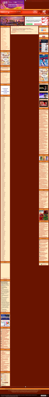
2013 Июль (2, 132)
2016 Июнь (2, 160)
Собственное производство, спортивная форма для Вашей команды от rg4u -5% (43, 225)
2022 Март (2, 216)
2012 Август (3, 123)
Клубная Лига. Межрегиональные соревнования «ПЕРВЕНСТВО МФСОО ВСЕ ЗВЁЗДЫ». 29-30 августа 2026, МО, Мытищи (43, 127)
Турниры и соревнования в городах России (43, 205)
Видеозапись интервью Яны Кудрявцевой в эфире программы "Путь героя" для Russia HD (5, 344)
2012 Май (2, 120)
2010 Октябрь (3, 105)
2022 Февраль (3, 215)
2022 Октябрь (3, 222)
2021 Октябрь (3, 212)
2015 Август (3, 152)
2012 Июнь (2, 121)
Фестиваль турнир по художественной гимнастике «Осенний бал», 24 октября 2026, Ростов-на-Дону (43, 145)
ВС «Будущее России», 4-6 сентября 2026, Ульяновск (43, 200)
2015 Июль (2, 151)
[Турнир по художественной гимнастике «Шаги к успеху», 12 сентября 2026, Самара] (5, 64)
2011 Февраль (3, 108)
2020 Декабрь (3, 204)
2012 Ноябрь (3, 125)
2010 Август (3, 103)
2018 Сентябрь (3, 182)
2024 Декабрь (3, 243)
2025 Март (2, 245)
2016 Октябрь (3, 163)
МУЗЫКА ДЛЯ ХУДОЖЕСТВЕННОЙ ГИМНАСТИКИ (4, 353)
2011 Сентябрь (3, 114)
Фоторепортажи (4, 81)
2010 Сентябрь (3, 104)
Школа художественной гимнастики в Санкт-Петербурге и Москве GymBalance (5, 366)
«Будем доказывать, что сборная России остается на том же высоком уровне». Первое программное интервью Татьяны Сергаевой (43, 173)
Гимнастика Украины (4, 80)
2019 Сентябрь (3, 192)
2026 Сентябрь (3, 260)
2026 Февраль (3, 254)
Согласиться (43, 395)
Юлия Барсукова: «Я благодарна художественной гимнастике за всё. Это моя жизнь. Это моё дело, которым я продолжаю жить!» (43, 180)
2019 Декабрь (3, 194)
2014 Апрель (3, 139)
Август (17, 26)
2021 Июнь (2, 209)
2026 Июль (2, 258)
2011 (14, 26)
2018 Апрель (3, 178)
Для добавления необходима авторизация (5, 278)
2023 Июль (2, 229)
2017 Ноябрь (3, 174)
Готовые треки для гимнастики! (4, 337)
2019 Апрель (3, 188)
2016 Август (3, 162)
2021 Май (2, 208)
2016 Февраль (3, 157)
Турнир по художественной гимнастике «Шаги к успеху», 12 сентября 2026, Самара (43, 124)
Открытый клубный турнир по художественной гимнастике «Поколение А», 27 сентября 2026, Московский (43, 139)
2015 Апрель (3, 149)
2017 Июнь (2, 170)
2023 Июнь (2, 228)
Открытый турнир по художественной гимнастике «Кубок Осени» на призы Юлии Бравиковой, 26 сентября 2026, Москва (43, 113)
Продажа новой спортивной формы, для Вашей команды (43, 226)
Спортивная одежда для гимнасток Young (4, 361)
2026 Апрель (3, 256)
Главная (1, 15)
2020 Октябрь (3, 202)
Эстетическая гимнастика (5, 82)
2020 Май (2, 198)
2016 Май (2, 159)
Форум (4, 15)
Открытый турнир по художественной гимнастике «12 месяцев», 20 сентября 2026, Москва (43, 116)
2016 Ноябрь (3, 164)
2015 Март (2, 148)
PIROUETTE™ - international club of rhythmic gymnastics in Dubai (5, 357)
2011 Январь (3, 107)
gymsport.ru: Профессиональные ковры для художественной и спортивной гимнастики (5, 363)
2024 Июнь (2, 238)
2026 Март (2, 255)
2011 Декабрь (3, 116)
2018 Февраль (3, 176)
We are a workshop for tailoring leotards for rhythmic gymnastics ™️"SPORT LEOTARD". (4, 368)
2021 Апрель (3, 207)
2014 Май (2, 140)
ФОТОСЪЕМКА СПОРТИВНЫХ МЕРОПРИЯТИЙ (43, 230)
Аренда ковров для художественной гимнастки (4, 370)
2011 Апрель (3, 110)
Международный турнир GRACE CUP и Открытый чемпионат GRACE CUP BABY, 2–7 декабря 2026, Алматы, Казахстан (43, 142)
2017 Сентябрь (3, 172)
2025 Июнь (2, 248)
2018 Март (2, 177)
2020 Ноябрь (3, 203)
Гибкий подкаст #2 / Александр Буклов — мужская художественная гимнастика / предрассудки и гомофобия (5, 335)
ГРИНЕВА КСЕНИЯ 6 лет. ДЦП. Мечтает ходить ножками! (43, 196)
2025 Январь (3, 244)
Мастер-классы (4, 75)
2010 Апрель (3, 101)
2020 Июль (2, 200)
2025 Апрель (3, 246)
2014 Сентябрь (3, 143)
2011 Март (2, 109)
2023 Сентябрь (3, 231)
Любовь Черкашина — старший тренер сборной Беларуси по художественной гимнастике (5, 347)
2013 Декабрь (3, 136)
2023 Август (3, 230)
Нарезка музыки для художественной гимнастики (5, 329)
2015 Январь (3, 146)
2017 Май (2, 169)
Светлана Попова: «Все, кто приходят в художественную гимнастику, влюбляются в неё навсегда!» (43, 183)
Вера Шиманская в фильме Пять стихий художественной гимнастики (5, 340)
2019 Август (3, 191)
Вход (10, 15)
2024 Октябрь (3, 241)
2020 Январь (3, 195)
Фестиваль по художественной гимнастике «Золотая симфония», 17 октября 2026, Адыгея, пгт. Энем (43, 148)
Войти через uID (43, 28)
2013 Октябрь (3, 134)
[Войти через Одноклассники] (45, 30)
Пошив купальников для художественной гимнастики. (43, 236)
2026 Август (3, 259)
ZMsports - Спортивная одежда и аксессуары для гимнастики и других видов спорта (4, 359)
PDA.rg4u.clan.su (44, 264)
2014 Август (3, 142)
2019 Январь (3, 185)
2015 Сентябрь (3, 153)
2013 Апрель (3, 129)
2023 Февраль (3, 225)
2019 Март (2, 187)
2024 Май (2, 237)
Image (26, 31)
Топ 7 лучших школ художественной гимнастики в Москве (43, 164)
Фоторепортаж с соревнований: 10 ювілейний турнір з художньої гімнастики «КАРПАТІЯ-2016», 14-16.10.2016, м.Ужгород (43, 253)
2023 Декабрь (3, 233)
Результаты (3, 77)
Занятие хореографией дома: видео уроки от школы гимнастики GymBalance (5, 333)
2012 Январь (3, 117)
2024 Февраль (3, 235)
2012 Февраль (3, 118)
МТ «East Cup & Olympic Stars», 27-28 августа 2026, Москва (43, 194)
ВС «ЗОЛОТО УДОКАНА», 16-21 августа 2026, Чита (43, 204)
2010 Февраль (3, 99)
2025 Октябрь (3, 251)
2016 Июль (2, 161)
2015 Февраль (3, 147)
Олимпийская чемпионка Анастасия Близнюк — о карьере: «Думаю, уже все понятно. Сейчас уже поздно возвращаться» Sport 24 (43, 176)
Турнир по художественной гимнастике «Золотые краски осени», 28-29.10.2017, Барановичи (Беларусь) (43, 245)
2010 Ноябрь (3, 106)
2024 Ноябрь (3, 242)
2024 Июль (2, 239)
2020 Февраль (3, 196)
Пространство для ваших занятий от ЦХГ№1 (43, 223)
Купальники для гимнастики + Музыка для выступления (43, 231)
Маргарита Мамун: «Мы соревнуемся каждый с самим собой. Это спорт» (5, 342)
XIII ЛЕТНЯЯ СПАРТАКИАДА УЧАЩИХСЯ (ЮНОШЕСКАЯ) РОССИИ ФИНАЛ (43, 192)
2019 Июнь (2, 189)
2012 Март (2, 119)
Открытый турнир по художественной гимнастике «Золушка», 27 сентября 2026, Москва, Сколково (43, 136)
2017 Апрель (3, 168)
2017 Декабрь (3, 175)
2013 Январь (3, 127)
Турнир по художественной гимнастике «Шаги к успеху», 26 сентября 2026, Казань (43, 111)
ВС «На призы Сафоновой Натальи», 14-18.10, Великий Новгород (43, 198)
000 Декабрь (3, 97)
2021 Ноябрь (3, 213)
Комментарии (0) (13, 32)
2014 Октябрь (3, 144)
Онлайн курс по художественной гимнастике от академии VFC (43, 228)
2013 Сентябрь (3, 133)
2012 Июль (2, 122)
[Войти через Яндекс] (43, 30)
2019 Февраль (3, 186)
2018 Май (2, 179)
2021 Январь (3, 205)
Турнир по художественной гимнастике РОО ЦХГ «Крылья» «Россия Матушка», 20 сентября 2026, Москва (43, 119)
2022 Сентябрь (3, 221)
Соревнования (4, 74)
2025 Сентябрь (3, 250)
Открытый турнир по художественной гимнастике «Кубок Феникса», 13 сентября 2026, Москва (43, 122)
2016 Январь (3, 156)
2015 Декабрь (3, 155)
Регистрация (7, 15)
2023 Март (2, 226)
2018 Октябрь (3, 183)
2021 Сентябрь (3, 211)
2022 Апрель (3, 217)
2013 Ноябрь (3, 135)
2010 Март (2, 100)
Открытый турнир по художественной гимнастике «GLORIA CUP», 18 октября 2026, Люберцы (43, 130)
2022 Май (2, 218)
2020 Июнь (2, 199)
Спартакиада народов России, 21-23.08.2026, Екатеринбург (42, 202)
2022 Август (3, 220)
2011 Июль (2, 112)
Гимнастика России (4, 79)
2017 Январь (3, 166)
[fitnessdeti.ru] (37, 25)
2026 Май (2, 257)
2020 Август (3, 201)
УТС (2, 76)
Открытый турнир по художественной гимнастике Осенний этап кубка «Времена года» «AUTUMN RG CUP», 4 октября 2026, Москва (43, 133)
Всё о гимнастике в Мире (5, 78)
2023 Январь (3, 224)
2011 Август (2, 113)
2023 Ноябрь (3, 232)
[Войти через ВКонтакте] (42, 30)
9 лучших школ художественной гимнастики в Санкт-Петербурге (43, 166)
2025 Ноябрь (3, 252)
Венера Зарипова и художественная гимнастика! (5, 338)
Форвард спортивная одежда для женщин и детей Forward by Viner (5, 355)
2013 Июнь (2, 131)
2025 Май (2, 247)
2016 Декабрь (3, 165)
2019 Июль (2, 190)
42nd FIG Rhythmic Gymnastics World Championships (42, 207)
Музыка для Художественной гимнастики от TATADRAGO (6, 331)
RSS (48, 14)
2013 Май (2, 130)
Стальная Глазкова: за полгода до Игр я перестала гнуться (43, 169)
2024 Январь (3, 234)
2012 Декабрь (3, 126)
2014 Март (2, 138)
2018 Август (3, 181)
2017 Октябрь (3, 173)
